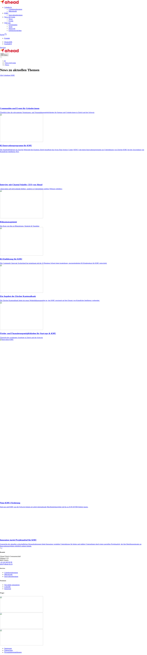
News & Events (9, 17)
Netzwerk (12, 29)
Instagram (7, 589)
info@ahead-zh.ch (6, 564)
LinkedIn (7, 587)
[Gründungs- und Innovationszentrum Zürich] (4, 61)
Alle (1, 75)
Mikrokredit (13, 11)
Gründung (7, 75)
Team (10, 27)
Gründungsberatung (15, 9)
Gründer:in (8, 7)
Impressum (8, 648)
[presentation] (4, 55)
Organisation (13, 25)
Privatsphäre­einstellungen (13, 652)
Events (11, 21)
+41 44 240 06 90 (6, 562)
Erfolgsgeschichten (15, 30)
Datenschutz (8, 650)
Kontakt (7, 38)
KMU (6, 13)
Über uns (7, 23)
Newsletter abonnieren (12, 585)
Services (3, 47)
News (11, 19)
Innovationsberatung (15, 15)
